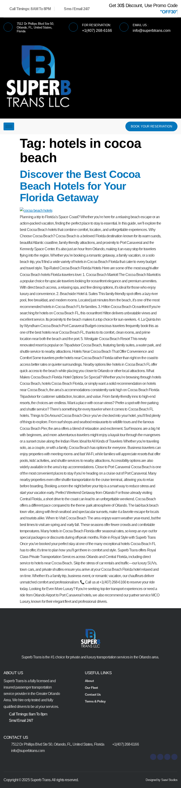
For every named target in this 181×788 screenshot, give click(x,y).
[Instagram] (160, 757)
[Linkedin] (167, 757)
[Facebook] (153, 757)
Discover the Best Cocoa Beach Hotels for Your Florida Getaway (80, 186)
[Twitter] (174, 757)
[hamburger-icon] (9, 126)
